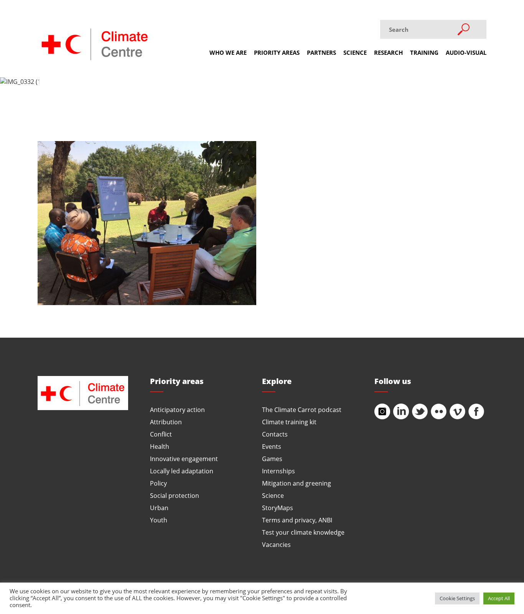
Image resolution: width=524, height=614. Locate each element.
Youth (158, 520)
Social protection (174, 495)
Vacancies (276, 544)
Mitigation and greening (296, 483)
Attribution (166, 422)
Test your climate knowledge (303, 532)
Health (159, 446)
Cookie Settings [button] (457, 598)
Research (388, 52)
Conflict (161, 434)
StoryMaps (277, 508)
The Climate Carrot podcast (301, 410)
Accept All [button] (499, 598)
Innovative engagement (184, 459)
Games (272, 459)
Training (424, 52)
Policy (158, 483)
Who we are (228, 52)
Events (271, 446)
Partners (321, 52)
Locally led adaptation (181, 471)
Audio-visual (466, 52)
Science (355, 52)
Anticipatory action (177, 410)
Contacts (275, 434)
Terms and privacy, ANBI (297, 520)
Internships (278, 471)
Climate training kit (289, 422)
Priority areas (277, 52)
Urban (159, 508)
